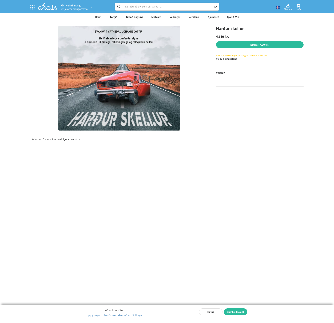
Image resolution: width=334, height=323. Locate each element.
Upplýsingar (94, 315)
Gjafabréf (213, 17)
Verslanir (194, 17)
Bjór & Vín (233, 17)
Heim (98, 17)
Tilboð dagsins (134, 17)
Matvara (156, 17)
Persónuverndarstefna (117, 315)
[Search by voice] (215, 6)
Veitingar (175, 17)
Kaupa (259, 44)
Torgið (113, 17)
